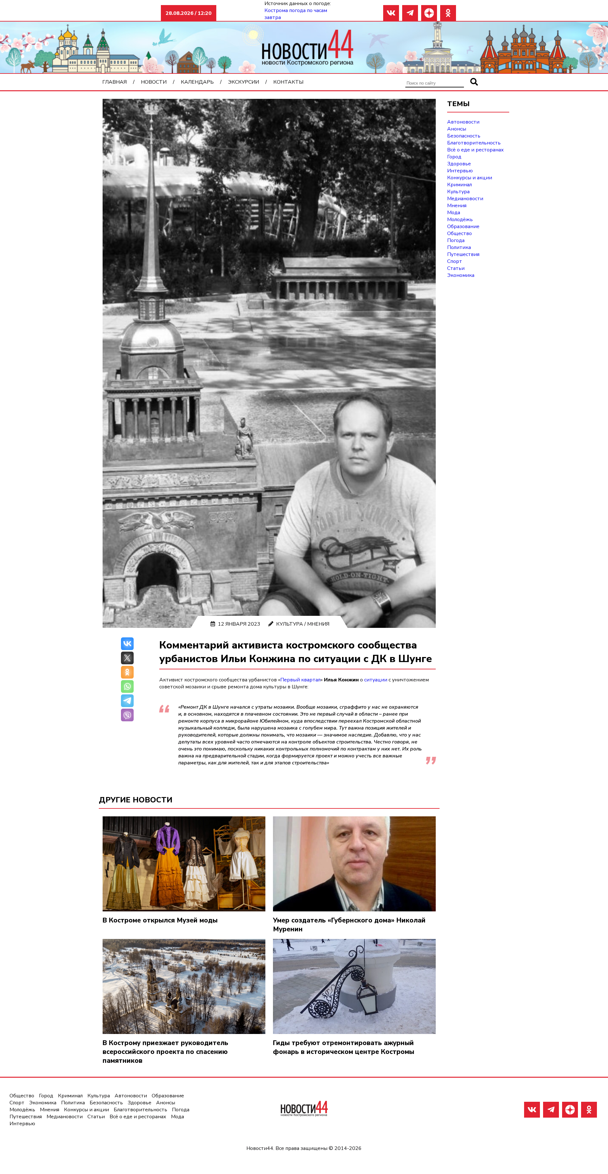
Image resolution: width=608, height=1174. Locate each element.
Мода (453, 212)
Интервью (460, 170)
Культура (289, 624)
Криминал (459, 184)
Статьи (456, 268)
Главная (114, 82)
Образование (463, 226)
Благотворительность (474, 142)
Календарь (197, 82)
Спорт (454, 261)
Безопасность (463, 135)
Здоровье (459, 163)
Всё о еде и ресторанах (475, 149)
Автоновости (463, 121)
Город (454, 156)
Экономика (460, 275)
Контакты (288, 82)
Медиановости (465, 198)
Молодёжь (460, 219)
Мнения (318, 624)
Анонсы (456, 128)
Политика (459, 247)
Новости (154, 82)
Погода (456, 240)
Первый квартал (300, 679)
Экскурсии (243, 82)
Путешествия (463, 254)
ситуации (375, 679)
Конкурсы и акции (469, 177)
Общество (459, 233)
